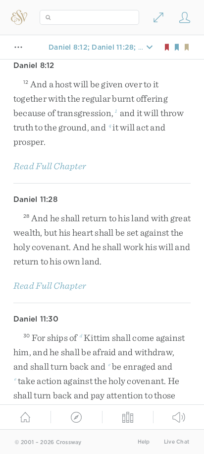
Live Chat (176, 442)
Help (144, 442)
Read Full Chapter (49, 166)
